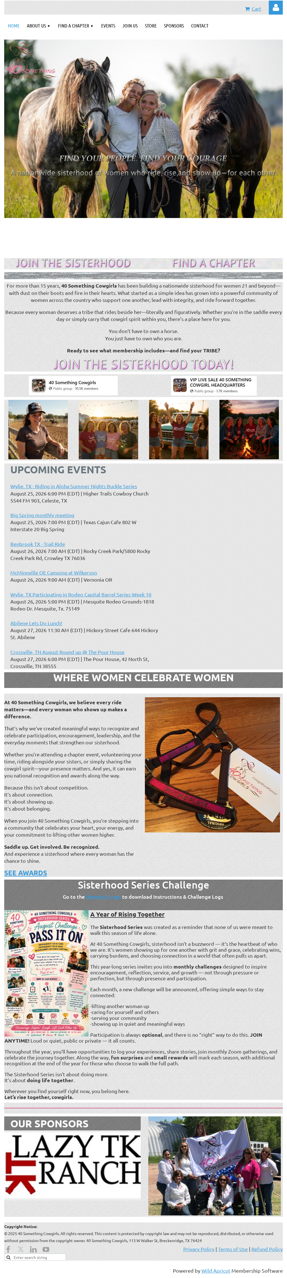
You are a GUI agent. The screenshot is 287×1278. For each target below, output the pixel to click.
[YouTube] (46, 1249)
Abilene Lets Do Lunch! (36, 623)
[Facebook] (8, 1249)
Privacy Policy (198, 1249)
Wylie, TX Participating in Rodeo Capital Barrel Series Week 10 (80, 594)
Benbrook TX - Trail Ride (37, 544)
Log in (276, 8)
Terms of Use (233, 1249)
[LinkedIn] (33, 1249)
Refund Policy (267, 1249)
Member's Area (103, 896)
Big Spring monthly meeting (42, 515)
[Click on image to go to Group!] (73, 393)
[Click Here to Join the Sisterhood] (73, 266)
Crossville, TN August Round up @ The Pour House (67, 652)
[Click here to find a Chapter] (214, 266)
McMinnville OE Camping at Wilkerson (53, 572)
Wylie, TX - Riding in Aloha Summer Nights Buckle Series (73, 486)
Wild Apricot (216, 1271)
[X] (21, 1249)
